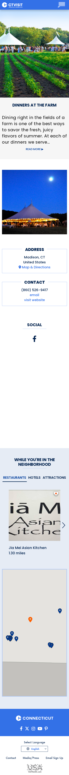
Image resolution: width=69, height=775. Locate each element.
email (34, 295)
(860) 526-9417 (34, 290)
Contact (11, 758)
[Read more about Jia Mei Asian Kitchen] (34, 517)
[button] (12, 634)
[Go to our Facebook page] (21, 728)
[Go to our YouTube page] (40, 728)
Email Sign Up (54, 758)
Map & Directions (36, 267)
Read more (33, 149)
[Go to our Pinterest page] (46, 728)
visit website (34, 300)
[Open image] (34, 202)
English (35, 749)
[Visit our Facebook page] (34, 338)
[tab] (15, 478)
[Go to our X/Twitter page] (27, 728)
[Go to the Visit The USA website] (34, 768)
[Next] (63, 525)
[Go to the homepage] (12, 4)
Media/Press (31, 758)
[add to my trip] (56, 494)
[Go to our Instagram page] (33, 728)
